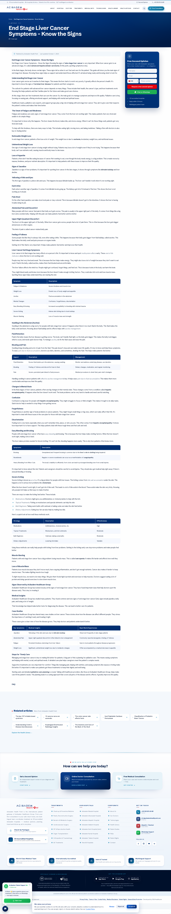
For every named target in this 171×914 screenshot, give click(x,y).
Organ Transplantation (60, 834)
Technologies (101, 8)
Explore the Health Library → (22, 733)
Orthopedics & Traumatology (62, 838)
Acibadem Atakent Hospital (90, 825)
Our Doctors (114, 816)
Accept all (131, 906)
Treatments (78, 8)
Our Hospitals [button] (86, 805)
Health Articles (125, 8)
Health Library (113, 8)
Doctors (69, 8)
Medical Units (89, 8)
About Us (113, 811)
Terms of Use (93, 899)
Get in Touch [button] (142, 805)
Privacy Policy (84, 899)
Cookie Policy (102, 899)
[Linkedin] (154, 843)
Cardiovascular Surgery (61, 825)
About (52, 8)
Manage (111, 906)
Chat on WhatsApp (143, 92)
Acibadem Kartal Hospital (90, 834)
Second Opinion (143, 2)
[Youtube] (149, 843)
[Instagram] (144, 843)
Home (10, 19)
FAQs (112, 834)
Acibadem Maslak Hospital (90, 811)
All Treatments (58, 842)
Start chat (18, 900)
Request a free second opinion (142, 86)
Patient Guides (114, 829)
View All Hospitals (87, 842)
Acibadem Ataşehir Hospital (90, 820)
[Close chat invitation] (29, 885)
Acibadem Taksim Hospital (90, 838)
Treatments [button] (57, 805)
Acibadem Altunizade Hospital (91, 816)
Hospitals (60, 8)
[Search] (144, 8)
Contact (136, 8)
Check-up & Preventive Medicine (63, 811)
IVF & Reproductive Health (61, 829)
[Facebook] (138, 843)
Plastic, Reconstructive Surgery (63, 816)
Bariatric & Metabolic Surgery (62, 820)
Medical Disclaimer (112, 899)
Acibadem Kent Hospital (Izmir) (91, 829)
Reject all (121, 906)
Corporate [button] (113, 805)
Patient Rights (114, 838)
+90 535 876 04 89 (159, 2)
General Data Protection (135, 899)
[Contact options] (5, 909)
